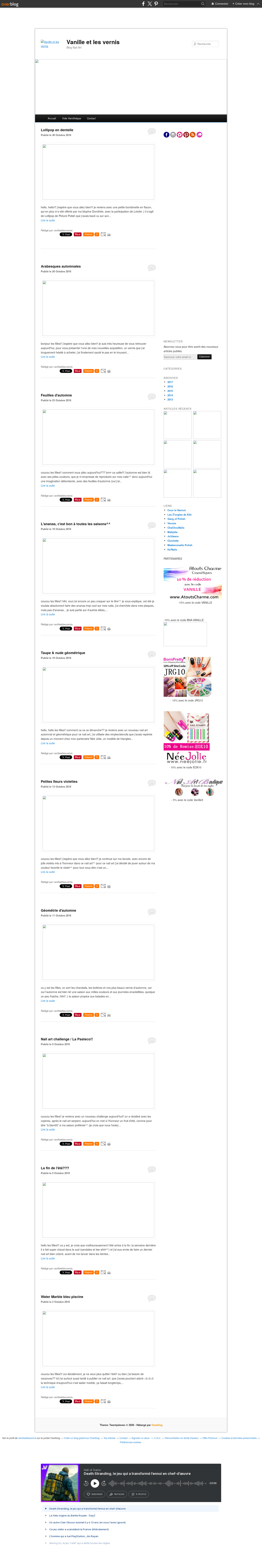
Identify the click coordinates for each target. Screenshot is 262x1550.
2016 (170, 386)
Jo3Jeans (173, 536)
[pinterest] (156, 4)
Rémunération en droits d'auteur (182, 1438)
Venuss (171, 523)
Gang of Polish (176, 519)
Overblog (157, 1425)
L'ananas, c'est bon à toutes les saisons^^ (75, 523)
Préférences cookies (130, 1442)
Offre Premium (210, 1438)
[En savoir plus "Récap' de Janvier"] (207, 496)
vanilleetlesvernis (27, 1438)
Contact (91, 118)
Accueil (52, 118)
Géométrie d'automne (58, 910)
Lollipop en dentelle (57, 129)
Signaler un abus (141, 1438)
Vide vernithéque (71, 118)
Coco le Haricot (176, 510)
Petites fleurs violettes (59, 781)
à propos (141, 1494)
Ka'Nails (172, 549)
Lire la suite (48, 220)
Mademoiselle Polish (179, 545)
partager (119, 1494)
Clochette (173, 540)
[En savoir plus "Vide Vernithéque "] (178, 438)
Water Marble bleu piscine (62, 1296)
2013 (170, 399)
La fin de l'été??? (55, 1167)
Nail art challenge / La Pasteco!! (67, 1039)
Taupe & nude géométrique (63, 652)
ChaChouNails (175, 527)
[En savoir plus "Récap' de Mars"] (178, 467)
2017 (170, 382)
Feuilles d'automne (56, 395)
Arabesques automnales (61, 266)
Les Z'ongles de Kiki (179, 514)
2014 (170, 395)
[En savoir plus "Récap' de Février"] (207, 467)
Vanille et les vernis (93, 41)
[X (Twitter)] (149, 4)
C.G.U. (157, 1438)
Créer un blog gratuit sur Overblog (82, 1438)
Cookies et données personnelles (239, 1438)
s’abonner (96, 1494)
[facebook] (143, 4)
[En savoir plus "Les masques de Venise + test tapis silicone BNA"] (178, 496)
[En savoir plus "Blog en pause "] (207, 438)
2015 (170, 391)
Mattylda (172, 532)
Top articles (109, 1438)
